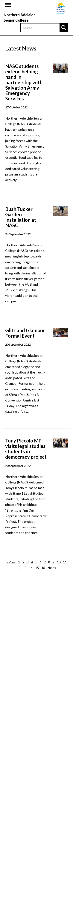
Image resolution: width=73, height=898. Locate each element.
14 (31, 568)
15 (37, 568)
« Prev (11, 562)
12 (18, 568)
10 (58, 562)
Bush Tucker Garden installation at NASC (20, 217)
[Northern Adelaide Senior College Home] (60, 8)
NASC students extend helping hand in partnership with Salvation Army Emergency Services (23, 82)
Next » (52, 568)
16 (43, 568)
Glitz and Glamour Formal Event (25, 333)
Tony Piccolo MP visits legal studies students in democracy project (26, 449)
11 (65, 562)
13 (24, 568)
